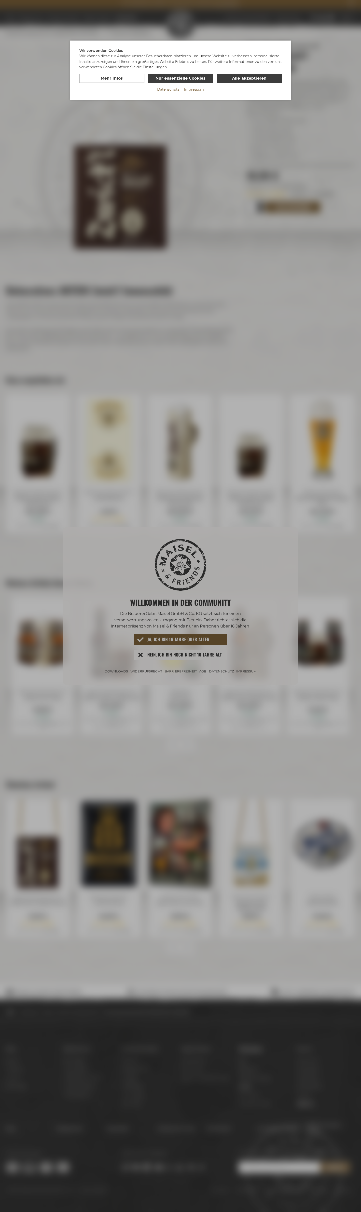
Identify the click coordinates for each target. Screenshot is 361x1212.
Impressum (194, 89)
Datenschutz (168, 89)
